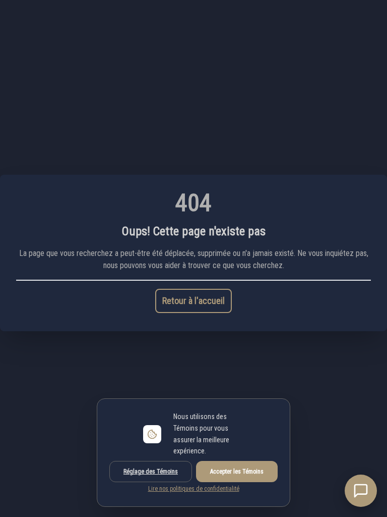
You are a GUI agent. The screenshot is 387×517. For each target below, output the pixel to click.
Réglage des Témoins (150, 471)
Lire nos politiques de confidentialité (193, 488)
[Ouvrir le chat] (361, 491)
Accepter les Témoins (237, 471)
